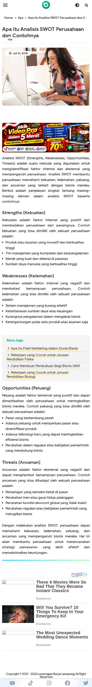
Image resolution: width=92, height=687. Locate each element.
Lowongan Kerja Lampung (56, 674)
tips (10, 39)
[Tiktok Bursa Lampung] (30, 683)
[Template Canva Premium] (46, 137)
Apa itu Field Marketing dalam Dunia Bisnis (44, 348)
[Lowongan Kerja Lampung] (46, 5)
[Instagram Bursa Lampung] (49, 683)
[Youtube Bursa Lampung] (12, 683)
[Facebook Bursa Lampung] (67, 683)
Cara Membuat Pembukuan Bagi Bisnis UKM (45, 366)
